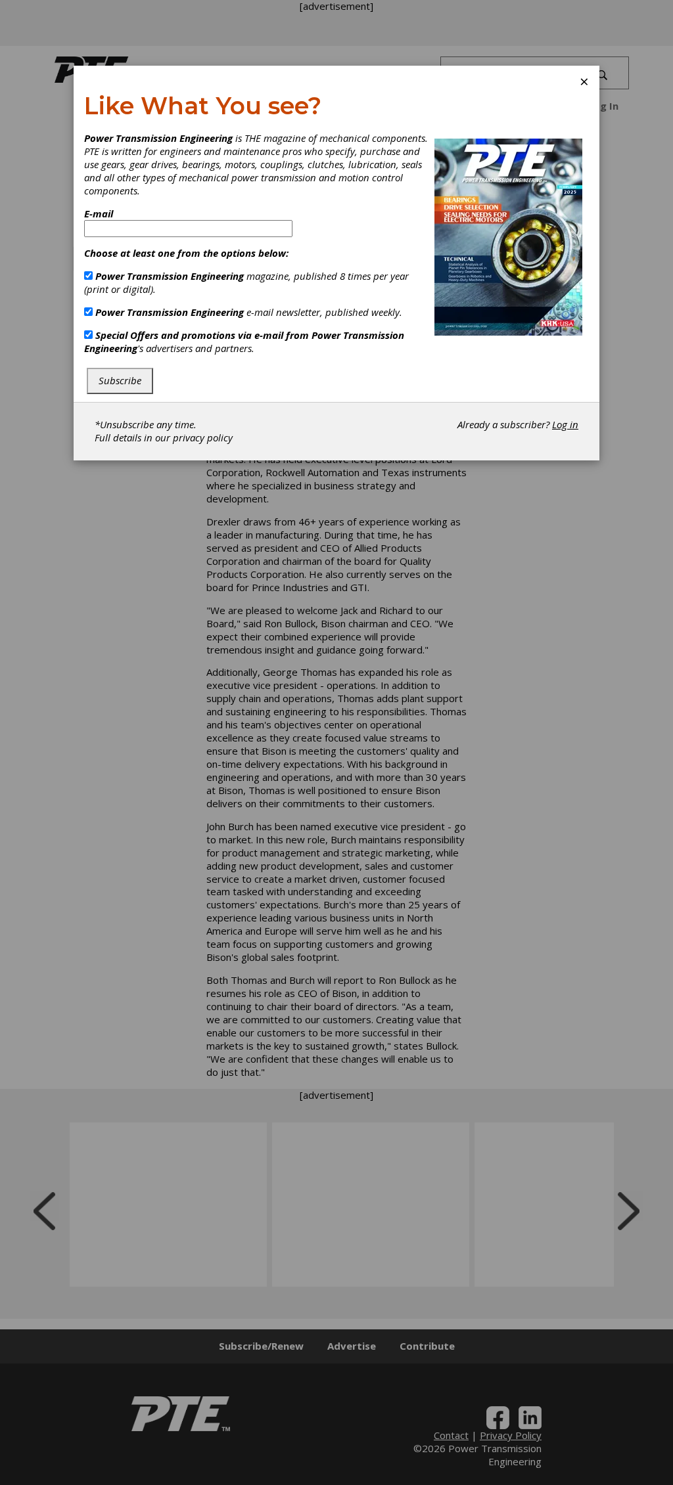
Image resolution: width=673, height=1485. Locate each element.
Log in (565, 424)
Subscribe (120, 380)
